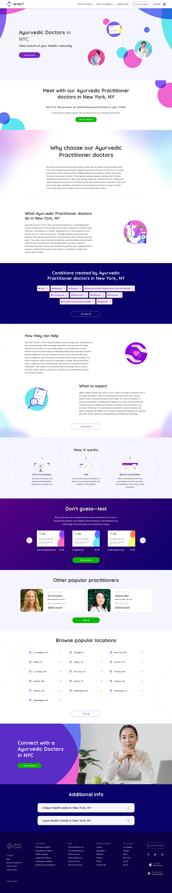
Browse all (86, 314)
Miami (125, 854)
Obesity (99, 858)
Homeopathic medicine (43, 861)
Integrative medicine (43, 858)
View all (86, 620)
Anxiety (99, 847)
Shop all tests (86, 560)
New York (126, 858)
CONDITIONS (122, 4)
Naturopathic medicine (43, 851)
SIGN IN (156, 4)
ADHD (98, 861)
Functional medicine (42, 847)
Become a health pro (14, 863)
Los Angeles (127, 847)
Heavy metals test (75, 858)
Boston (125, 865)
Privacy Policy (12, 870)
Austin (125, 861)
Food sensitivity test (76, 847)
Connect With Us (86, 119)
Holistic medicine (41, 854)
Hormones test (74, 854)
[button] (29, 540)
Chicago (126, 851)
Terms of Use (12, 866)
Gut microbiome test (76, 851)
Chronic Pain (101, 865)
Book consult (29, 765)
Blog (8, 859)
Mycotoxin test (74, 861)
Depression (100, 851)
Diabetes (99, 854)
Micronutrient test (75, 865)
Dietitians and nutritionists (45, 865)
